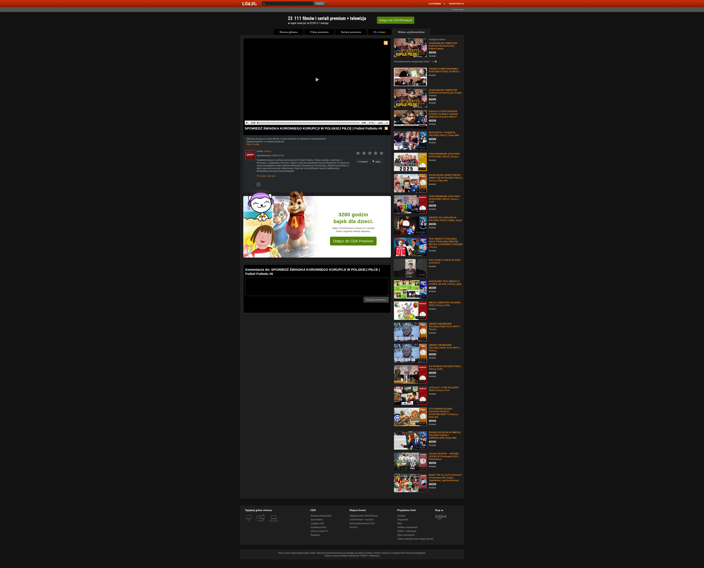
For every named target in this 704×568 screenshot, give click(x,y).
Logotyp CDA (317, 523)
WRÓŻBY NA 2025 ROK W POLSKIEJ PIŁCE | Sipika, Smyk (445, 219)
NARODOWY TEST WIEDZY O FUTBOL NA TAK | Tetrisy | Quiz (445, 282)
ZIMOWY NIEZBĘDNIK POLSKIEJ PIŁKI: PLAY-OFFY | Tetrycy (444, 327)
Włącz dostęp (253, 144)
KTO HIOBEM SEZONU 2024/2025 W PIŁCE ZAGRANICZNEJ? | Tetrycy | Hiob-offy (443, 413)
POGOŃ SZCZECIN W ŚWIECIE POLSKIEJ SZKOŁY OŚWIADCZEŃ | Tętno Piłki (445, 435)
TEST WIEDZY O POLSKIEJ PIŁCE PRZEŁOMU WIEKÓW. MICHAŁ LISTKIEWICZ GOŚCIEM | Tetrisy (446, 243)
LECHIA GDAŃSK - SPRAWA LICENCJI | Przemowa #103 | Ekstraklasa (444, 456)
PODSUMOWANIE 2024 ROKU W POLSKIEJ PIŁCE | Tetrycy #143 (444, 199)
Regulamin (402, 519)
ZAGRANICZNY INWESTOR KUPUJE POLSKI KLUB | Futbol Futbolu (443, 46)
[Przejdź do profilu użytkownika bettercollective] (250, 155)
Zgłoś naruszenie (406, 535)
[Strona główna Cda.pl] (250, 3)
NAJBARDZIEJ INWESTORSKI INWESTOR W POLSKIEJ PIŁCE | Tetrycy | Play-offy (446, 178)
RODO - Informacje (370, 555)
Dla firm (353, 527)
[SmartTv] (263, 523)
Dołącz (395, 20)
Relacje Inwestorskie (321, 516)
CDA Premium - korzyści (362, 519)
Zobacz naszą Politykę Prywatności (342, 555)
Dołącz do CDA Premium (353, 241)
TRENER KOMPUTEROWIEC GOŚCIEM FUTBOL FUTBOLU (444, 70)
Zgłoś (378, 161)
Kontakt (401, 516)
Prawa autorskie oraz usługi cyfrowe (415, 539)
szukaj (320, 3)
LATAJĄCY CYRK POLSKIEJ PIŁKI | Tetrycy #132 (444, 389)
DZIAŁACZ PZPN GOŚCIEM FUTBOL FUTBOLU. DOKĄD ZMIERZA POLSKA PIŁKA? (443, 114)
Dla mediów (317, 519)
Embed (364, 161)
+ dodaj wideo (458, 9)
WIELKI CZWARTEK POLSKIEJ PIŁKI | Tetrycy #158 (445, 304)
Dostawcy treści (318, 527)
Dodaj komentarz (376, 299)
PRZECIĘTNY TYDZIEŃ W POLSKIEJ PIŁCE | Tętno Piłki (444, 134)
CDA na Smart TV (319, 531)
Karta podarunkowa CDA (362, 523)
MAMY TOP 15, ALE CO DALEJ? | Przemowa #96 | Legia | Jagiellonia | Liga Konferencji (445, 478)
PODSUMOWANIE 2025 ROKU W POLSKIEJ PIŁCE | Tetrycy (444, 155)
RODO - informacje (406, 531)
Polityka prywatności (407, 527)
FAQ (399, 523)
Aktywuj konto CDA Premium (364, 516)
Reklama (315, 535)
